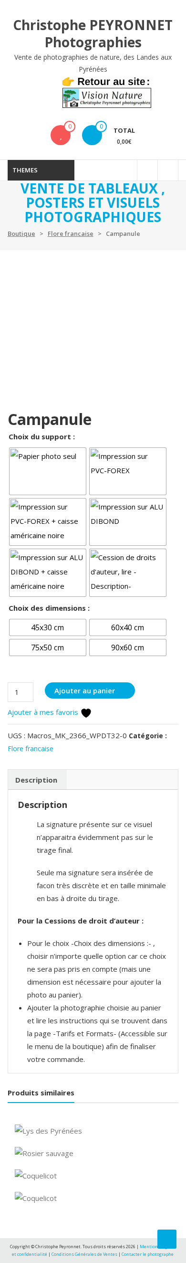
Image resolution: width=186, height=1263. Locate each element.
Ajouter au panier (84, 690)
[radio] (48, 471)
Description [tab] (36, 780)
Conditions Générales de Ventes (85, 1254)
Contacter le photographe (148, 1254)
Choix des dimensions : (49, 608)
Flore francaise (70, 233)
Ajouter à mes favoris (44, 712)
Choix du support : (42, 436)
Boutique (21, 233)
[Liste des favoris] (61, 135)
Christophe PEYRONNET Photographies (93, 33)
